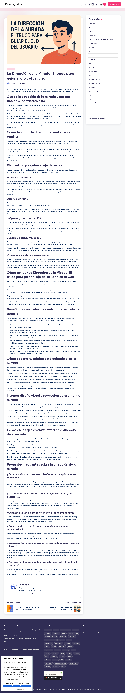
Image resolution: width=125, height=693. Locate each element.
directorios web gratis (51, 636)
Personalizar (9, 683)
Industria (91, 67)
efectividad (72, 636)
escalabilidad (48, 643)
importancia (48, 650)
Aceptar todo (17, 686)
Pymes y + (24, 584)
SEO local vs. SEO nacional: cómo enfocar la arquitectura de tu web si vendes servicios (20, 637)
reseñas (55, 660)
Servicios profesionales (96, 119)
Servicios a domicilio (95, 115)
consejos (47, 633)
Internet (91, 75)
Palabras (62, 656)
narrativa (76, 653)
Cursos (90, 32)
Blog (90, 28)
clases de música (65, 630)
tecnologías (48, 663)
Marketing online (94, 79)
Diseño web (92, 44)
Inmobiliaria (92, 71)
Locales (47, 653)
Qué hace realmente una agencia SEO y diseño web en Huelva (21, 651)
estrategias (58, 643)
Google (54, 646)
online (46, 656)
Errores (69, 640)
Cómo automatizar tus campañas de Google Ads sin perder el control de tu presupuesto (22, 631)
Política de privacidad (91, 633)
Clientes (75, 630)
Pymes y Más (13, 4)
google (90, 63)
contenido (56, 633)
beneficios (48, 630)
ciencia (56, 630)
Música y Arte (93, 91)
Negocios (91, 95)
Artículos (91, 24)
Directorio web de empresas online (100, 40)
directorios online (73, 633)
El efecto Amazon (10, 642)
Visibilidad (55, 666)
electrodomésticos (50, 640)
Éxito (62, 666)
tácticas (47, 666)
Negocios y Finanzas (95, 99)
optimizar (54, 656)
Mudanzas (92, 87)
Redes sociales (93, 107)
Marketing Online (94, 83)
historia (70, 646)
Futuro (47, 646)
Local (73, 650)
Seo (89, 111)
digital (63, 633)
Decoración (92, 36)
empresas (61, 640)
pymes (69, 656)
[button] (114, 4)
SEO (62, 660)
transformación (74, 663)
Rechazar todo (23, 683)
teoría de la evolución (60, 663)
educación (63, 636)
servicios (68, 660)
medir (62, 653)
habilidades (62, 646)
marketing (55, 653)
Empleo (91, 48)
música (69, 653)
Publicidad (92, 103)
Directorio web (66, 689)
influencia (57, 650)
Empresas (11, 69)
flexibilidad (76, 643)
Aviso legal (87, 630)
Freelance (91, 59)
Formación (92, 55)
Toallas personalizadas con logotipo (17, 646)
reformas (47, 660)
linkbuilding (66, 650)
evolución (67, 643)
